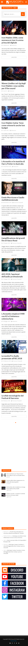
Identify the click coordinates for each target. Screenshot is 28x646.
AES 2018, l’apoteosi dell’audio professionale (12, 275)
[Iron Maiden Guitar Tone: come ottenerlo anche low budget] (14, 113)
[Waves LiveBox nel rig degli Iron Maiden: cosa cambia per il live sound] (14, 73)
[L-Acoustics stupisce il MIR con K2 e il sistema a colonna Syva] (14, 304)
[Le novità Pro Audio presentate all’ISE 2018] (14, 346)
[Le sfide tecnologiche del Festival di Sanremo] (14, 386)
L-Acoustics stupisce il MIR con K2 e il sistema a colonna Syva (13, 316)
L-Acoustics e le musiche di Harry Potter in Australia (13, 162)
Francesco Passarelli (18, 202)
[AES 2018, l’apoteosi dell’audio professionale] (14, 264)
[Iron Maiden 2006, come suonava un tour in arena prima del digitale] (14, 27)
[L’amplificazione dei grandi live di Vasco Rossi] (14, 228)
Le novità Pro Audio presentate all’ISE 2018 (12, 357)
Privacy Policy (13, 641)
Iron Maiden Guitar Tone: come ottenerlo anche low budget (13, 125)
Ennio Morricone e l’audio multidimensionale (13, 198)
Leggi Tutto (14, 57)
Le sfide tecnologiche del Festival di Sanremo (13, 396)
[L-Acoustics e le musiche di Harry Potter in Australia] (14, 152)
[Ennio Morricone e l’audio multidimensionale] (14, 188)
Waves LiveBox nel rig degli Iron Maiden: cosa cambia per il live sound (14, 85)
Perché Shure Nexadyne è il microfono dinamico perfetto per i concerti (14, 532)
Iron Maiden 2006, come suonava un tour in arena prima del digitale (12, 40)
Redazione (13, 45)
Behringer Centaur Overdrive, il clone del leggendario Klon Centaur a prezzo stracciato (14, 546)
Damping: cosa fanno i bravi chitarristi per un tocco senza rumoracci (15, 536)
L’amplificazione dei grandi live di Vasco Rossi (13, 239)
